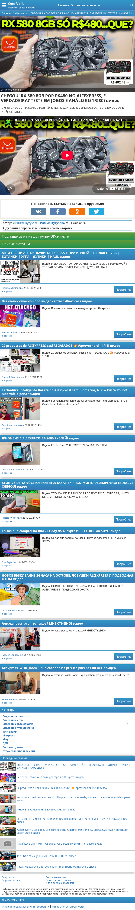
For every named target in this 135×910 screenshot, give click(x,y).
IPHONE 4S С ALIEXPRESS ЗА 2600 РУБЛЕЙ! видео (40, 438)
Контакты (93, 5)
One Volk (16, 3)
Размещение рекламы (59, 880)
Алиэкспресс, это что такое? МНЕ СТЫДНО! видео (42, 623)
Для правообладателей (60, 883)
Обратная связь (11, 880)
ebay (5, 739)
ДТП (5, 743)
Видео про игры (13, 720)
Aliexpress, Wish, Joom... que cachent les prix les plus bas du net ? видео (59, 668)
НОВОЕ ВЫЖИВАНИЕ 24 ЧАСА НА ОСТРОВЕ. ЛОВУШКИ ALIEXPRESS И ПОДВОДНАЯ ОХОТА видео (67, 577)
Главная (63, 5)
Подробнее (123, 290)
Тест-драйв (10, 731)
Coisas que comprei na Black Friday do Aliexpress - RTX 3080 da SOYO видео (61, 531)
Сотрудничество (56, 877)
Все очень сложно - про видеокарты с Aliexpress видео (47, 301)
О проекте (78, 5)
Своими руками (13, 747)
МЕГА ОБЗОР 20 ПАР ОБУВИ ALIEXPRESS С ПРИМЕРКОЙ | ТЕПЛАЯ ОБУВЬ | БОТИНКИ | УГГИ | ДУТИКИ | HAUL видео (60, 255)
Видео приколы (13, 716)
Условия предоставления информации (25, 906)
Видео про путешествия (18, 727)
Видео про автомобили (18, 724)
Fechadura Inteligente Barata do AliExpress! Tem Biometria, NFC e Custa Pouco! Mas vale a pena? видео (64, 392)
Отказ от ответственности (68, 906)
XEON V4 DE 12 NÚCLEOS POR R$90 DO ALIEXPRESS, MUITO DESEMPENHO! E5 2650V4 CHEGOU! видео (67, 484)
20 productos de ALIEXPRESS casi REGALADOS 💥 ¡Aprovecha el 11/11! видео (61, 345)
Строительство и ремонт (19, 751)
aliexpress (7, 291)
